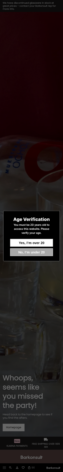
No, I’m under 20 (31, 252)
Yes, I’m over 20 (31, 243)
